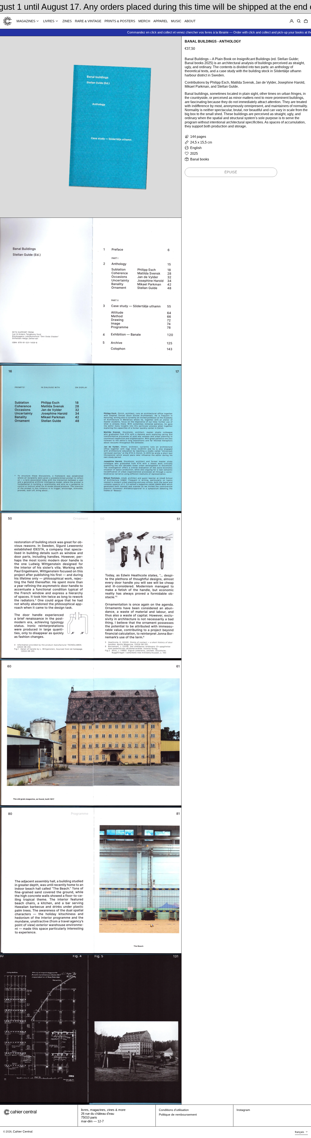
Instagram (243, 1110)
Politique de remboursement (178, 1114)
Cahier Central (22, 1131)
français (300, 1132)
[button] (306, 21)
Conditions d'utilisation (174, 1110)
